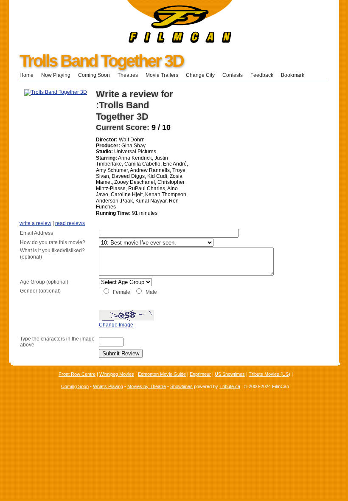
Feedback (261, 75)
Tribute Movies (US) (269, 374)
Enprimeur (200, 374)
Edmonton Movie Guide (162, 374)
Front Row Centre (77, 374)
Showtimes (181, 386)
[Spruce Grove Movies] (121, 41)
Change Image (116, 325)
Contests (232, 75)
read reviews (70, 223)
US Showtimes (230, 374)
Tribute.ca (229, 386)
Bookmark (295, 75)
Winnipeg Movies (116, 374)
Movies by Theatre (146, 386)
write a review (35, 223)
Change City (200, 75)
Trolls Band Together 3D (101, 60)
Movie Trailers (162, 75)
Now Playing (55, 75)
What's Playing (108, 386)
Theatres (128, 75)
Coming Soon (94, 75)
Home (27, 75)
